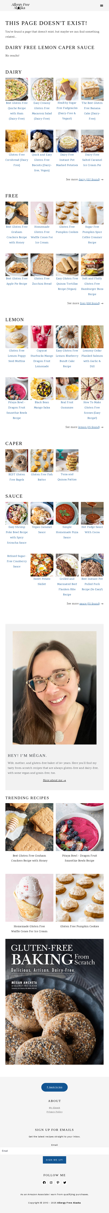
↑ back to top (54, 1087)
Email (54, 1145)
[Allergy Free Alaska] (20, 8)
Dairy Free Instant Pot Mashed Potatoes (67, 160)
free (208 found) (90, 303)
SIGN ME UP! (54, 1159)
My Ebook (54, 1107)
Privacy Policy (54, 1111)
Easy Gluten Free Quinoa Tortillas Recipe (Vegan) (67, 284)
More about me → (54, 780)
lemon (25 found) (89, 427)
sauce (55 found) (89, 604)
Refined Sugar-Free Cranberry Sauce (17, 561)
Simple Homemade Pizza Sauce (67, 532)
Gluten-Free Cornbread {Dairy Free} (16, 160)
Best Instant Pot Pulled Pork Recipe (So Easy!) (92, 584)
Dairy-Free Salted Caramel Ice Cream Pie (92, 160)
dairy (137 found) (89, 180)
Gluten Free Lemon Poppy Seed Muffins (17, 356)
